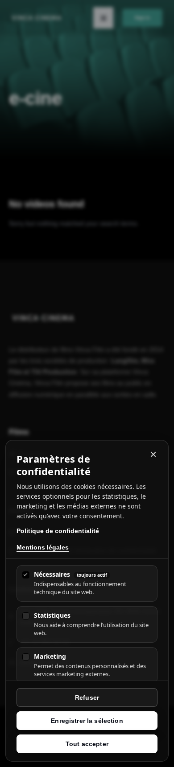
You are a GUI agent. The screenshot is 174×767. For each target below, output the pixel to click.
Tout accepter (87, 743)
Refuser (87, 697)
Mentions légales (43, 547)
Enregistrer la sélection (87, 720)
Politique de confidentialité (58, 530)
